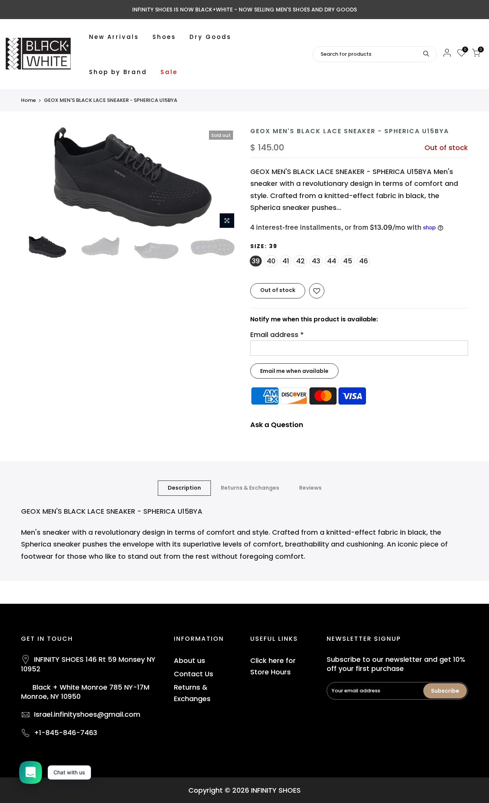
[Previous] (34, 179)
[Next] (225, 179)
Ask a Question (276, 424)
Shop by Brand (118, 72)
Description (184, 488)
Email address (277, 334)
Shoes (164, 37)
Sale (169, 72)
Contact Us (193, 674)
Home (28, 100)
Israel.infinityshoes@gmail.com (87, 714)
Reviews (310, 488)
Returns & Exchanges (250, 488)
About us (189, 660)
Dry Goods (210, 37)
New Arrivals (114, 37)
